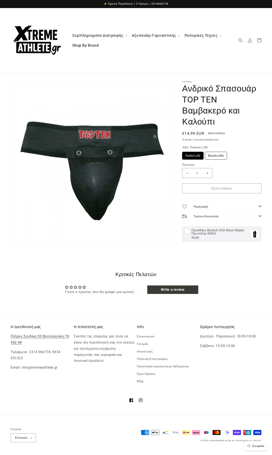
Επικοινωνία (145, 336)
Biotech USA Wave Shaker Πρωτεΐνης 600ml (217, 232)
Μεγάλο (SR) (216, 154)
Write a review (172, 290)
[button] (99, 35)
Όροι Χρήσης (146, 373)
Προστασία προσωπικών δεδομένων (163, 366)
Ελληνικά (21, 437)
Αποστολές (145, 351)
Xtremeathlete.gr (218, 440)
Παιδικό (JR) (193, 154)
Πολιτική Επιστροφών (152, 359)
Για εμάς (143, 343)
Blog (140, 381)
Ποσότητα (188, 164)
